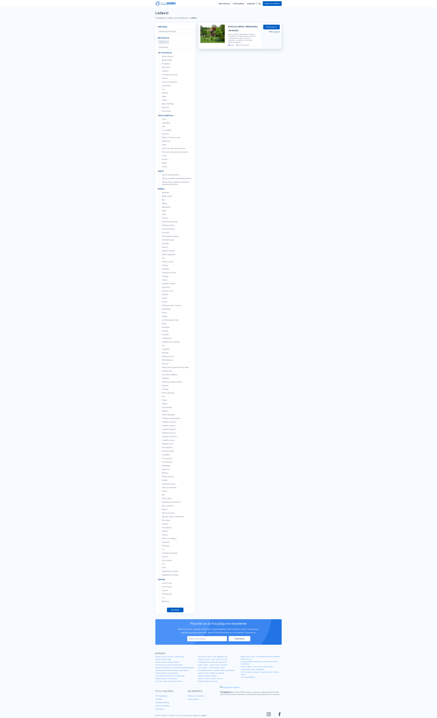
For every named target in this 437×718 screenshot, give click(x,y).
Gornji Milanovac (181, 18)
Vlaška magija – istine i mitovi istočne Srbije (257, 667)
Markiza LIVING (203, 673)
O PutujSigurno (161, 696)
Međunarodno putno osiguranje (166, 673)
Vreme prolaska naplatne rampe (167, 662)
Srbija (170, 18)
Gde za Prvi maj (222, 659)
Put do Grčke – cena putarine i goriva (211, 668)
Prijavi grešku (193, 699)
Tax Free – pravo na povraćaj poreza (168, 681)
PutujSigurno (160, 18)
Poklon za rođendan (217, 673)
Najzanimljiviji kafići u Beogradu (252, 669)
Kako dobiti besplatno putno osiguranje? (170, 676)
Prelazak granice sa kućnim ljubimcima (212, 662)
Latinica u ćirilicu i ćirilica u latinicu (210, 678)
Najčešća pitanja (162, 702)
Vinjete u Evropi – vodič (206, 659)
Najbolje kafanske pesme (207, 676)
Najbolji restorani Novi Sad (207, 681)
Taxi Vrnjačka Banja (248, 677)
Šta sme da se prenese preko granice (169, 665)
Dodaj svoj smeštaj (272, 3)
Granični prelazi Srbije (163, 659)
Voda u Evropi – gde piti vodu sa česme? (212, 665)
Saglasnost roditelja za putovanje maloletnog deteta (174, 668)
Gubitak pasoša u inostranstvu (166, 678)
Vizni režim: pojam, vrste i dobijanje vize (212, 657)
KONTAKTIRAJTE (271, 27)
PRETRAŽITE (175, 610)
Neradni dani (179, 657)
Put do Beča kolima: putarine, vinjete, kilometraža (216, 670)
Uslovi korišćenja (162, 706)
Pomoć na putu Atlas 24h (164, 657)
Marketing (159, 709)
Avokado (203, 715)
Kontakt (158, 699)
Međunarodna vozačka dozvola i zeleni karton (171, 670)
